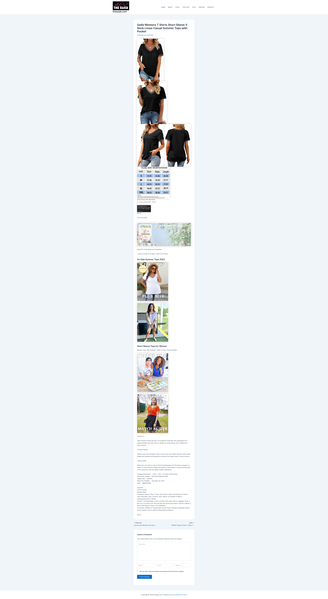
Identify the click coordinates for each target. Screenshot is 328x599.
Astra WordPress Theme (179, 595)
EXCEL (177, 7)
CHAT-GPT (185, 7)
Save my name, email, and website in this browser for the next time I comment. (161, 571)
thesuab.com (120, 11)
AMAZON (202, 7)
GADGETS (210, 7)
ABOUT (170, 7)
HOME (163, 7)
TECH (194, 7)
